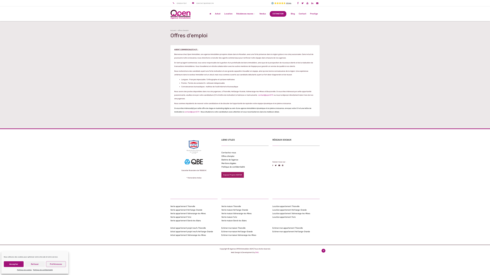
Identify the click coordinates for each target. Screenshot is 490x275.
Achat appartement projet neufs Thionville (188, 228)
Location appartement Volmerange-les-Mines (291, 213)
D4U (257, 252)
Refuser (35, 264)
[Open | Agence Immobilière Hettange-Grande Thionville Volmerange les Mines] (180, 13)
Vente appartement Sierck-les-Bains (185, 221)
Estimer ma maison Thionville (233, 228)
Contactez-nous (228, 153)
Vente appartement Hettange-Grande (186, 210)
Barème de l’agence (229, 160)
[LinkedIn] (312, 3)
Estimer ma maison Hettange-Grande (237, 232)
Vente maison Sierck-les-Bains (234, 221)
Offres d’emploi (227, 156)
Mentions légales (228, 163)
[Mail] (317, 3)
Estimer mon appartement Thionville (287, 228)
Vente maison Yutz (229, 217)
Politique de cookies (24, 270)
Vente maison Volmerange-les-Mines (236, 213)
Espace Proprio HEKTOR (232, 175)
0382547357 (182, 3)
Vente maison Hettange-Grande (234, 210)
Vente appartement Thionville (182, 206)
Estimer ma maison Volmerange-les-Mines (238, 235)
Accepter (13, 264)
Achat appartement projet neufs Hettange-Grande (191, 232)
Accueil (173, 30)
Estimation (278, 14)
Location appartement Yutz (284, 217)
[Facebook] (298, 3)
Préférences (56, 264)
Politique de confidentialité (43, 270)
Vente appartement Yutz (180, 217)
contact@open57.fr (205, 3)
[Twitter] (302, 3)
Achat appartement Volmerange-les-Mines (188, 235)
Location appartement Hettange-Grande (289, 210)
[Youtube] (307, 3)
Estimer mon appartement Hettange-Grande (291, 232)
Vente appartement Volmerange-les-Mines (188, 213)
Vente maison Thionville (231, 206)
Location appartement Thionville (285, 206)
